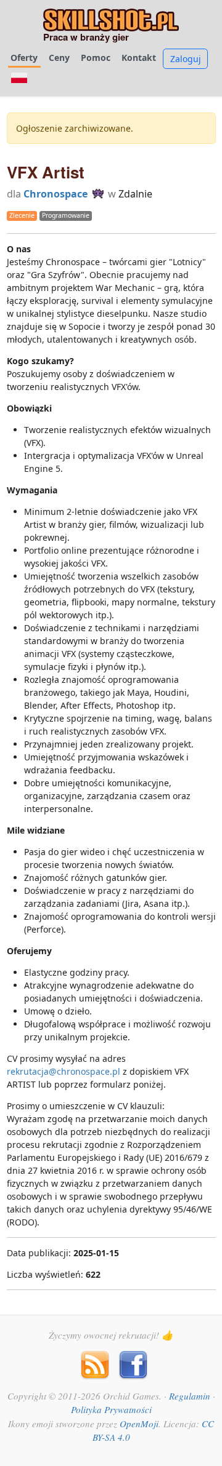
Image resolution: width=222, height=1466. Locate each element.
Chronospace (55, 194)
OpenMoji (139, 1423)
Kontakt (138, 57)
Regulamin (189, 1396)
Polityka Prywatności (111, 1409)
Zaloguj (185, 59)
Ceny (59, 57)
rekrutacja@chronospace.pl (63, 1071)
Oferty (24, 57)
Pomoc (95, 57)
